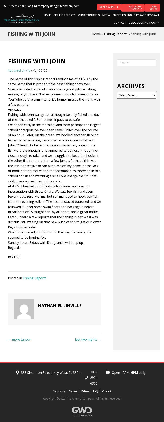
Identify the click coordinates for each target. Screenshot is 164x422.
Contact (120, 22)
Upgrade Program (146, 15)
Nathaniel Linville (19, 70)
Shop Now (59, 391)
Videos (85, 391)
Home (47, 15)
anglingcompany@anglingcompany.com (54, 6)
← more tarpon (19, 339)
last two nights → (88, 339)
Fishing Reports (65, 15)
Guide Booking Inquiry (144, 22)
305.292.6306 (17, 6)
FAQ (95, 391)
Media (106, 15)
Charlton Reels (89, 15)
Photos (73, 391)
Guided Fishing (122, 15)
